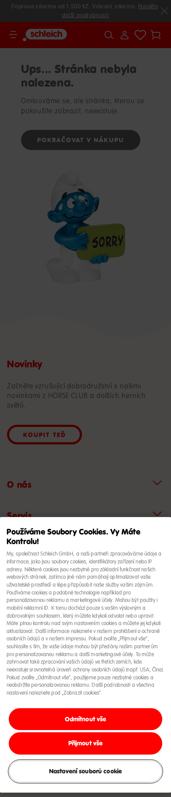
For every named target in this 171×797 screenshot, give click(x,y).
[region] (85, 655)
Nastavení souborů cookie (85, 771)
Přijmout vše (85, 743)
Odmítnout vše (86, 719)
